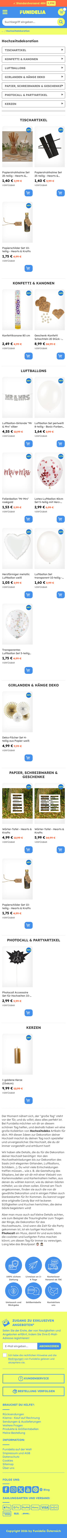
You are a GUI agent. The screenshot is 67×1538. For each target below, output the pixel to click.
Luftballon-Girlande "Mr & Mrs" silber (17, 424)
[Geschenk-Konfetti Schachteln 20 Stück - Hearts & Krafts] (50, 309)
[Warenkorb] (61, 12)
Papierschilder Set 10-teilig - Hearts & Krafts (16, 249)
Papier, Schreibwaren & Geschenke (33, 86)
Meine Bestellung (14, 1432)
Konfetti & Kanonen (21, 59)
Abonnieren (49, 1346)
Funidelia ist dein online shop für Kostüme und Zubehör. (33, 12)
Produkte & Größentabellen (21, 1429)
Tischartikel (15, 50)
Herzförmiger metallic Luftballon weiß (16, 576)
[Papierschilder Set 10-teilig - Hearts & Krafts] (17, 222)
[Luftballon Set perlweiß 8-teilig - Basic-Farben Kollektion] (50, 397)
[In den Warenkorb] (29, 192)
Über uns (8, 1468)
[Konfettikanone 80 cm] (17, 309)
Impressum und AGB (16, 1453)
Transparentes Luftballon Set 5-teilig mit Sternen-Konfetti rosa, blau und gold (16, 651)
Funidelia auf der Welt (17, 1449)
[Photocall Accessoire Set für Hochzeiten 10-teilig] (17, 966)
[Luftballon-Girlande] (17, 397)
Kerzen (10, 104)
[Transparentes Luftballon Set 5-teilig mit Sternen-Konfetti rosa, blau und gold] (17, 624)
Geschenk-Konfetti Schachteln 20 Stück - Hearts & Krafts (48, 337)
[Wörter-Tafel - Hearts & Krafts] (17, 803)
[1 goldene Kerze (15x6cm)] (17, 1054)
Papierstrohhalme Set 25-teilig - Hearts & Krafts (16, 174)
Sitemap (8, 1464)
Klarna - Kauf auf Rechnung (21, 1417)
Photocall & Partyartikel (26, 95)
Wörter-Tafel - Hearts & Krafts (17, 830)
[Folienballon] (17, 473)
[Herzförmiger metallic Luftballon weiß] (17, 548)
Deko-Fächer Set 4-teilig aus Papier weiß (15, 739)
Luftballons (15, 68)
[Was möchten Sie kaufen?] (5, 12)
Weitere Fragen (13, 1425)
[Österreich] (6, 1490)
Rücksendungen (13, 1414)
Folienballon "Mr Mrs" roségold (15, 500)
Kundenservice (36, 1378)
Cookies (8, 1460)
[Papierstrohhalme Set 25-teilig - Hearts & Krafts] (17, 146)
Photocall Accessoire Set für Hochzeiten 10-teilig (16, 994)
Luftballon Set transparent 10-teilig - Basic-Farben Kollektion (49, 576)
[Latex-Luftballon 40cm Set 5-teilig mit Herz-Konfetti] (50, 473)
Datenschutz (11, 1456)
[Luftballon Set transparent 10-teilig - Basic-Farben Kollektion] (50, 548)
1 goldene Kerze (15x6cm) (12, 1081)
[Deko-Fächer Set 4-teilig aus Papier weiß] (17, 711)
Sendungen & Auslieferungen (22, 1421)
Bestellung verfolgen (36, 1391)
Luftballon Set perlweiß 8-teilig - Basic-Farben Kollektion (49, 424)
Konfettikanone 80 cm (16, 335)
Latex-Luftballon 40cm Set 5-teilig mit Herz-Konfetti (49, 500)
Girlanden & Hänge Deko (25, 77)
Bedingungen (16, 1358)
